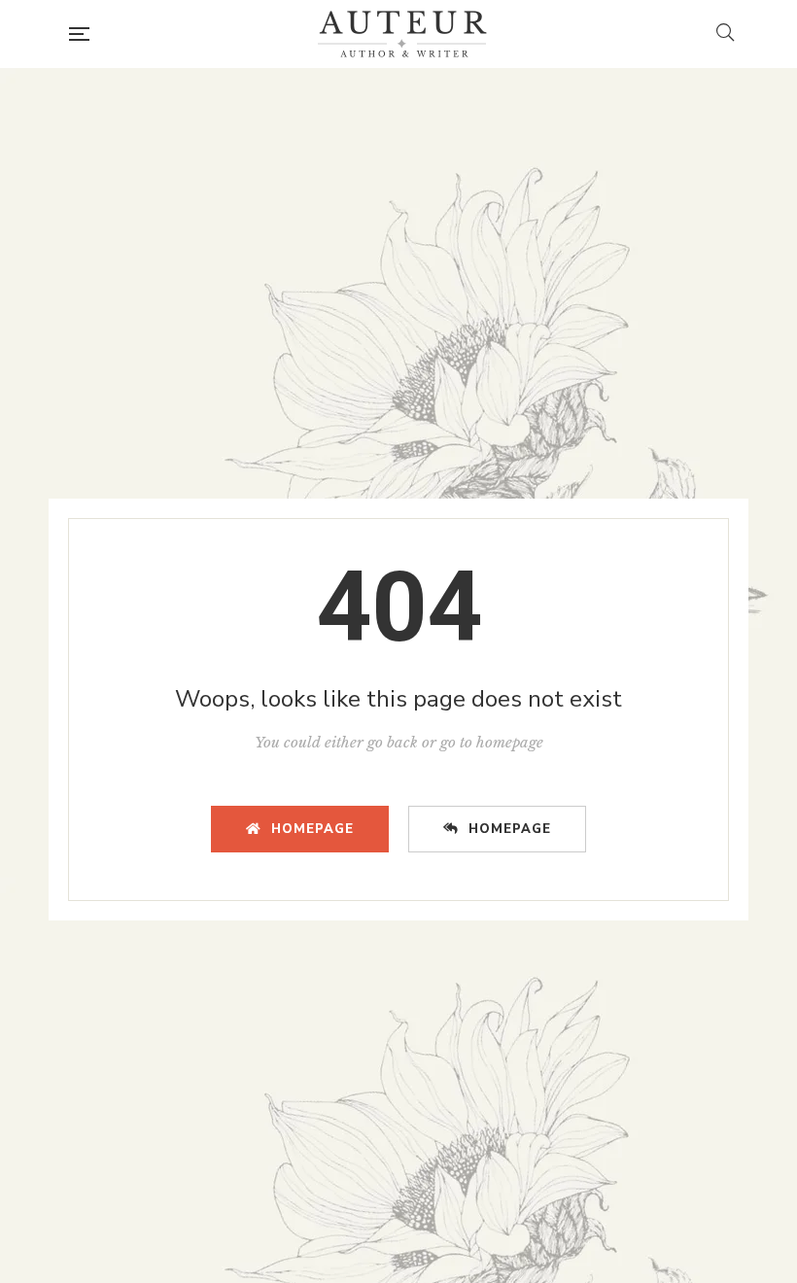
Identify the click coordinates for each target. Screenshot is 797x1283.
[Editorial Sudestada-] (402, 34)
